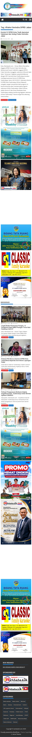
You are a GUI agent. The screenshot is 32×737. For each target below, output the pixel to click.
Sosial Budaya (19, 715)
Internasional (19, 708)
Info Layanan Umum (8, 708)
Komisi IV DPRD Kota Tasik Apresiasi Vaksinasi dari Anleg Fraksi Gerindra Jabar (15, 34)
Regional (12, 715)
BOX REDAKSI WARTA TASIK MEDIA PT (14, 667)
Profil (26, 712)
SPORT (26, 715)
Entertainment (17, 705)
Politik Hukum (19, 712)
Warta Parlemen (12, 100)
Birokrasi (11, 337)
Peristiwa (12, 712)
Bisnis (4, 705)
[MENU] (30, 19)
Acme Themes (17, 734)
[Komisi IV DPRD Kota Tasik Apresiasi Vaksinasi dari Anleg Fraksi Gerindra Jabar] (16, 52)
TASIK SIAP (6, 718)
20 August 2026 (6, 356)
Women (15, 722)
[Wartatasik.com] (2, 19)
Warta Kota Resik (22, 718)
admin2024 (15, 323)
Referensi (5, 715)
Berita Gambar (7, 701)
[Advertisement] (16, 206)
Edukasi (10, 705)
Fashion (25, 705)
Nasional (5, 712)
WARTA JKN (13, 718)
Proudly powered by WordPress (10, 732)
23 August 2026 (6, 323)
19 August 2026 (6, 389)
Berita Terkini (4, 100)
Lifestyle (26, 708)
